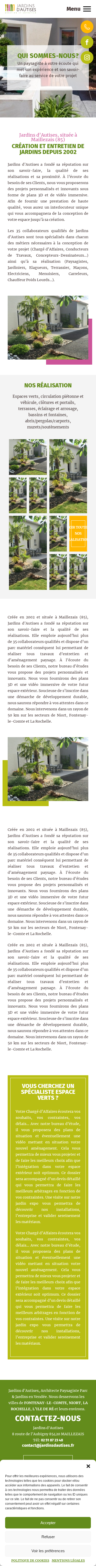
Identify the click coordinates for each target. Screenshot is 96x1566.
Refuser (48, 1537)
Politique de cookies (30, 1560)
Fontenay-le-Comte (45, 1403)
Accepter (48, 1523)
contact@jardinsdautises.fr (48, 1445)
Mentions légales (68, 1560)
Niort (75, 1403)
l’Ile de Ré (43, 1409)
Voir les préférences (48, 1551)
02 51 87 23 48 (52, 1440)
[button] (88, 1466)
